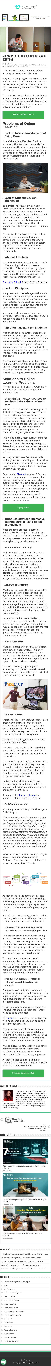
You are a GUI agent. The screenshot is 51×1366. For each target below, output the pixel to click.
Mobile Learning (9, 65)
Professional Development (13, 1293)
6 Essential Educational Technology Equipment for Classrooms (14, 1120)
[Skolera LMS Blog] (25, 6)
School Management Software (14, 1311)
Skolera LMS (30, 65)
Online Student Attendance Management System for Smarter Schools (24, 1254)
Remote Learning (20, 65)
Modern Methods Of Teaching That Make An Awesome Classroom (35, 1127)
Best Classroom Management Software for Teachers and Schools (23, 1269)
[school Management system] (25, 17)
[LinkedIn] (29, 1360)
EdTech (6, 1285)
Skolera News (8, 1322)
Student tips (8, 1326)
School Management (11, 1308)
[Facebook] (24, 1360)
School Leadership (10, 1304)
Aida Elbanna (9, 63)
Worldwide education (11, 1341)
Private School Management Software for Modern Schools (21, 1258)
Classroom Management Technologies (17, 1282)
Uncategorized (9, 1334)
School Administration (11, 1300)
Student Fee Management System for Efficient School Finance (22, 1261)
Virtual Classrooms (40, 65)
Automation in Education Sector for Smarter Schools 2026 (20, 1265)
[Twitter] (26, 1360)
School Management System (13, 1315)
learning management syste (17, 477)
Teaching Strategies (10, 1330)
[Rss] (22, 1360)
